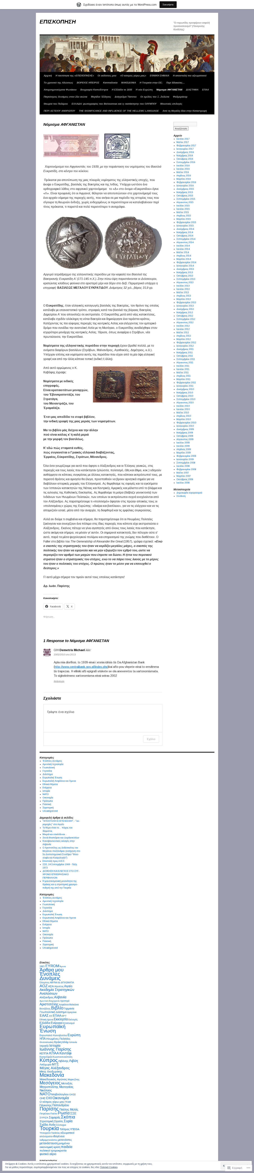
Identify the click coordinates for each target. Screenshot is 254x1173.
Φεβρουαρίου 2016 (186, 182)
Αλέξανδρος (47, 997)
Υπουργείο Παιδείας (50, 1133)
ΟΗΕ (42, 1098)
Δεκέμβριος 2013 (185, 269)
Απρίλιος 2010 (183, 416)
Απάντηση (59, 681)
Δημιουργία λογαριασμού (189, 492)
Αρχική (48, 75)
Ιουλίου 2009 (183, 442)
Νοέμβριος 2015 (184, 192)
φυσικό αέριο (48, 1154)
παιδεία (66, 1147)
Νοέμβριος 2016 (184, 155)
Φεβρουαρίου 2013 (186, 302)
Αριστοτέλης (49, 1004)
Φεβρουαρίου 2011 (186, 382)
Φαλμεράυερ (180, 96)
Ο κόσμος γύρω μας (52, 1101)
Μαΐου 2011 (182, 372)
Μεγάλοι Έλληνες (101, 96)
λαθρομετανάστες (48, 1140)
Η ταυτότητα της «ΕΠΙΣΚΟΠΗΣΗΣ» (75, 75)
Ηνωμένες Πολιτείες (58, 1038)
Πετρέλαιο (45, 1113)
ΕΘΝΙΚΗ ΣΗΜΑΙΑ (159, 75)
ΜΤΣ (55, 1064)
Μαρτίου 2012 (183, 339)
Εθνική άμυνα (46, 1019)
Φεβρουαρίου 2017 (186, 145)
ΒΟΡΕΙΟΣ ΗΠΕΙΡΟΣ (88, 82)
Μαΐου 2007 (182, 472)
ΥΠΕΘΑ (74, 1129)
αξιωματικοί (67, 1132)
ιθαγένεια (59, 1136)
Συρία (68, 1121)
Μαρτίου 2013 (183, 299)
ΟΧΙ (49, 1098)
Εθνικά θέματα (50, 784)
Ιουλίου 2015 (183, 205)
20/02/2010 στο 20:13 (65, 654)
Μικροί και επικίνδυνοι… (55, 834)
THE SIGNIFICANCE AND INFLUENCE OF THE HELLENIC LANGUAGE (119, 110)
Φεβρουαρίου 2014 (186, 262)
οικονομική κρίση (50, 1147)
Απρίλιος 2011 (183, 376)
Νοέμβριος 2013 (184, 272)
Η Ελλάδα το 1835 (122, 89)
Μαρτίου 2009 (183, 452)
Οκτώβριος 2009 (184, 436)
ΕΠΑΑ (205, 89)
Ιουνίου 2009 (183, 446)
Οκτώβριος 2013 (184, 275)
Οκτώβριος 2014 (184, 235)
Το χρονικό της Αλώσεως (58, 82)
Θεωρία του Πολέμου (56, 103)
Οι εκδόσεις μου (107, 75)
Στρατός (58, 1121)
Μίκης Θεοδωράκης (51, 1071)
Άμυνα (63, 966)
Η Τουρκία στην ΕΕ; (151, 82)
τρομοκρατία (59, 1150)
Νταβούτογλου (60, 1094)
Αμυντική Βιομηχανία (50, 1001)
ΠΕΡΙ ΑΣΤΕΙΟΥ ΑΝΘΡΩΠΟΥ (59, 110)
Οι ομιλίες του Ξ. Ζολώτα (154, 96)
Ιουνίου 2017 (183, 139)
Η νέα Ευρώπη (144, 89)
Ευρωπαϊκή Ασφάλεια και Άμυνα (59, 781)
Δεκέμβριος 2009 (185, 429)
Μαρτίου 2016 (183, 179)
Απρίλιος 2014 (183, 255)
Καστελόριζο (46, 1057)
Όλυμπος (44, 982)
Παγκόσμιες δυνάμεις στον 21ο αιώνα (65, 96)
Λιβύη (73, 1061)
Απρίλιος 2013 (183, 296)
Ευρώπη (74, 1035)
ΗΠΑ (43, 1038)
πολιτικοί (45, 1150)
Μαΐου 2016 (182, 172)
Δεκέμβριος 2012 (185, 309)
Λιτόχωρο (46, 1064)
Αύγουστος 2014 (185, 242)
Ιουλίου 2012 (183, 326)
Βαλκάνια (74, 1004)
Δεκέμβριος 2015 (185, 189)
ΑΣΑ (51, 986)
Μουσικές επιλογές (171, 103)
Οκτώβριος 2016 (184, 159)
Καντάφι (66, 1053)
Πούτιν (53, 1113)
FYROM (52, 966)
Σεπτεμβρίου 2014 (185, 239)
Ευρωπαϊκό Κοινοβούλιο (53, 1035)
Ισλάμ (65, 1042)
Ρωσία (64, 1113)
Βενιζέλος (45, 1008)
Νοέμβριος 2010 (184, 392)
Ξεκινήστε (168, 4)
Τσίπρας (65, 1129)
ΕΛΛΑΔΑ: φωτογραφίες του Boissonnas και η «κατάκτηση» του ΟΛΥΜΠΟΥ (114, 103)
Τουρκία (49, 1128)
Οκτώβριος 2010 (184, 396)
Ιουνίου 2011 (182, 369)
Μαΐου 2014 (182, 252)
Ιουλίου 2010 (183, 406)
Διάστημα (48, 774)
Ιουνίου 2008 (183, 466)
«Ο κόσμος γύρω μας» (133, 75)
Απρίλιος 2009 (183, 449)
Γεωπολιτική (49, 767)
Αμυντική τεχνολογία (53, 764)
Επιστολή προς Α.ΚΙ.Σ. (54, 861)
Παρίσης (49, 1109)
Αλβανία (60, 997)
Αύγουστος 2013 (185, 282)
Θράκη (58, 1042)
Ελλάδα (45, 1023)
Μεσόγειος (50, 1082)
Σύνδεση (181, 496)
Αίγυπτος (59, 986)
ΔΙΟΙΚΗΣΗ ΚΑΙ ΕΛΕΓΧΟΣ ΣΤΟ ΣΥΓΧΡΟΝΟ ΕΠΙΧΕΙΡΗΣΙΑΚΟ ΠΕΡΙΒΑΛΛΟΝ (61, 874)
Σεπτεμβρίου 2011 (185, 359)
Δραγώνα (71, 1012)
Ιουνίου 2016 (183, 169)
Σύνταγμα (61, 1125)
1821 (42, 966)
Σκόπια (68, 1117)
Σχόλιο (151, 739)
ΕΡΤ (64, 1015)
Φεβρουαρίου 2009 (186, 456)
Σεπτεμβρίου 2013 (185, 279)
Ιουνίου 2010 (183, 409)
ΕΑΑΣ (44, 1015)
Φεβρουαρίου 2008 (186, 469)
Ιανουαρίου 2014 (185, 265)
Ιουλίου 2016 (183, 165)
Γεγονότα (47, 771)
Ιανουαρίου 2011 (185, 386)
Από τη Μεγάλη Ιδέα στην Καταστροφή (185, 110)
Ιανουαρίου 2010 (185, 426)
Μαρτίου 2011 (183, 379)
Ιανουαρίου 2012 (185, 346)
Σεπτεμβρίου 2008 (185, 462)
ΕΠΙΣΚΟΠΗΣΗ (58, 22)
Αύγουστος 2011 (184, 362)
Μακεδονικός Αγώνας (53, 1079)
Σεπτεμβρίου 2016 (185, 162)
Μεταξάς (67, 1083)
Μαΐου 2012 (182, 332)
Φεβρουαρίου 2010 (186, 422)
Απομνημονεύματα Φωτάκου (60, 89)
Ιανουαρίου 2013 (185, 306)
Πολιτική (47, 804)
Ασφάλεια (64, 1004)
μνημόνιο (64, 1143)
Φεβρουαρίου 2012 (186, 342)
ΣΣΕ (73, 1113)
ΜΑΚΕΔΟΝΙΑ (128, 82)
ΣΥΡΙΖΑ (44, 1117)
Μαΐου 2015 (182, 212)
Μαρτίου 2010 (183, 419)
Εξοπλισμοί (69, 1023)
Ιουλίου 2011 (182, 366)
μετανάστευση (49, 1143)
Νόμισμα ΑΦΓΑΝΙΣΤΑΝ (169, 89)
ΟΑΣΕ (72, 1094)
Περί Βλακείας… (175, 82)
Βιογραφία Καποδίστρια (94, 89)
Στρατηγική (48, 807)
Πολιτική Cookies (109, 1167)
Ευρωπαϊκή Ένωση (52, 777)
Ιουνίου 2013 (183, 289)
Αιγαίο (68, 986)
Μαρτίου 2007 (183, 476)
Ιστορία (46, 791)
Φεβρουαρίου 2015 (186, 222)
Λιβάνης (63, 1060)
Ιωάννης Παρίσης (55, 1049)
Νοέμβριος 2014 (184, 232)
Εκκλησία (61, 1019)
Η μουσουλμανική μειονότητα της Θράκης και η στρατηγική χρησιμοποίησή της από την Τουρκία (60, 884)
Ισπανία (73, 1042)
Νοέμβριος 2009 (184, 432)
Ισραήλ (44, 1045)
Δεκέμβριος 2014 (185, 229)
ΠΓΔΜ (68, 1102)
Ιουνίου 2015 (183, 209)
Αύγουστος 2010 (185, 402)
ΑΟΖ (44, 986)
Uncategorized (50, 811)
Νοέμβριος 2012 (184, 312)
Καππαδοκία (110, 82)
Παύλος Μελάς (68, 1109)
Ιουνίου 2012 (183, 329)
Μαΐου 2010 (182, 412)
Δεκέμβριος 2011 (185, 349)
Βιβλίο (57, 1008)
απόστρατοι (46, 1136)
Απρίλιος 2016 (183, 175)
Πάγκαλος (46, 1105)
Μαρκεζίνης (73, 1079)
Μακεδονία (52, 1075)
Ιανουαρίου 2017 (185, 149)
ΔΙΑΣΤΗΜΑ (192, 89)
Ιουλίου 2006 (183, 482)
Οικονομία (48, 797)
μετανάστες (65, 1139)
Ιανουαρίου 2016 (185, 185)
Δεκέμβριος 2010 (185, 389)
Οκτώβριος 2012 (184, 316)
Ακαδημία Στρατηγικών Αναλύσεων (57, 991)
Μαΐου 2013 (182, 292)
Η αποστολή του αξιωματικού (190, 75)
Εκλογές (73, 1019)
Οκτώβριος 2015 (184, 195)
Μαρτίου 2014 (183, 259)
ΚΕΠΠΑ (44, 1053)
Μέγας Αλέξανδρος (55, 1068)
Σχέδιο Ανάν (48, 1124)
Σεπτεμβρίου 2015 (185, 199)
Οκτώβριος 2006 (184, 479)
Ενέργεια (47, 787)
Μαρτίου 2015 (183, 219)
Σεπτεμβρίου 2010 (185, 399)
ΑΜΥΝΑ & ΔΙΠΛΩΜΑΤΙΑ (62, 982)
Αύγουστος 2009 (185, 439)
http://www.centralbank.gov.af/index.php (81, 666)
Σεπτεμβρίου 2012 (185, 319)
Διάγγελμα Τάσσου (126, 96)
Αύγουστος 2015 (185, 202)
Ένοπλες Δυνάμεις (52, 761)
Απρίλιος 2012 (183, 336)
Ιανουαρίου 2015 (185, 225)
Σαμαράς (54, 1117)
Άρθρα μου (52, 970)
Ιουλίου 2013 (183, 285)
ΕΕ (50, 1016)
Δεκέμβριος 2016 (185, 152)
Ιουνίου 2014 (183, 249)
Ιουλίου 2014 (183, 245)
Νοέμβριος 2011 (184, 352)
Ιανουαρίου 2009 (185, 459)
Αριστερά (64, 1001)
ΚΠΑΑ (54, 1053)
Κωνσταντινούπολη (62, 1057)
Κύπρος (49, 1060)
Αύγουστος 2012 (185, 322)
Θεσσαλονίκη (46, 1042)
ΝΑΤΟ (46, 794)
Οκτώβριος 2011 (184, 356)
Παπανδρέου (60, 1105)
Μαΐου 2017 (182, 142)
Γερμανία (69, 1008)
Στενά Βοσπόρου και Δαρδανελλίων (61, 837)
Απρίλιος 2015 (183, 215)
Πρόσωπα (48, 801)
